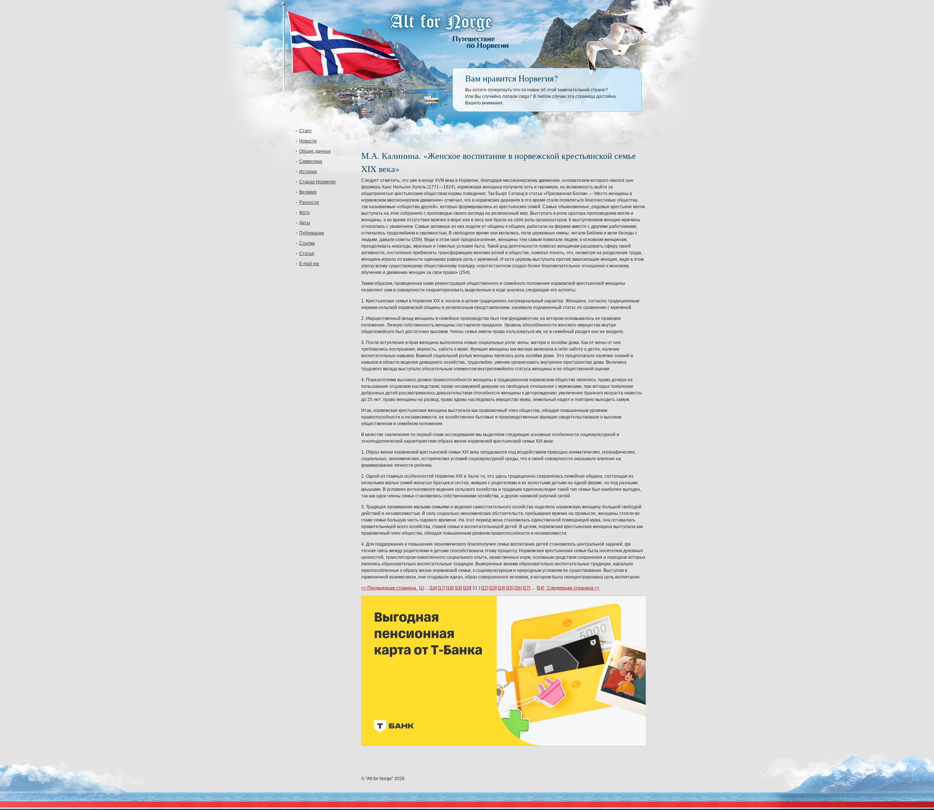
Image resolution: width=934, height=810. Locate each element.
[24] (501, 588)
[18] (450, 588)
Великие (308, 192)
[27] (526, 588)
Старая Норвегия (317, 181)
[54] (540, 588)
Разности (309, 202)
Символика (310, 161)
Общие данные (315, 151)
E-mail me (309, 263)
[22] (484, 588)
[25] (509, 588)
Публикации (311, 233)
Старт (305, 130)
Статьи (306, 253)
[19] (458, 588)
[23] (493, 588)
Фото (304, 212)
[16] (433, 588)
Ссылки (307, 243)
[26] (518, 588)
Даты (304, 222)
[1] (421, 588)
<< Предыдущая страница (389, 588)
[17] (441, 588)
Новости (308, 141)
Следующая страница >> (573, 588)
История (308, 171)
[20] (466, 588)
